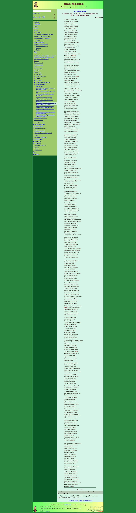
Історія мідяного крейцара (41, 44)
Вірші (36, 26)
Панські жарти (39, 65)
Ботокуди (38, 48)
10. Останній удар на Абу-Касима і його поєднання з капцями (45, 115)
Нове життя (39, 53)
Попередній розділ (73, 500)
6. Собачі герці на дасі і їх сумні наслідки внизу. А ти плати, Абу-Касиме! (46, 103)
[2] (43, 122)
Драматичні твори (40, 124)
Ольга (36, 30)
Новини (37, 22)
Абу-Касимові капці (41, 84)
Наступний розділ (87, 500)
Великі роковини (38, 120)
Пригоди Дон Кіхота (41, 76)
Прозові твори (39, 126)
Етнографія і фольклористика (43, 133)
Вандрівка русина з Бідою (43, 82)
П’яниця (38, 78)
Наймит (38, 40)
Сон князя (38, 32)
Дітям (34, 152)
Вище (80, 500)
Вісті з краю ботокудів (42, 46)
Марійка (38, 50)
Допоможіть (68, 505)
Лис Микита (39, 74)
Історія (36, 135)
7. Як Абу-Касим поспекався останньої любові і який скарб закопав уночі (45, 106)
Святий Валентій (38, 63)
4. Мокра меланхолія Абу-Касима (44, 97)
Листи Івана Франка (40, 145)
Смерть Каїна (39, 68)
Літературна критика (41, 128)
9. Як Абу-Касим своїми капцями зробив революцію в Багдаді (45, 112)
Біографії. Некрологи (41, 137)
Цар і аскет (39, 80)
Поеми (36, 28)
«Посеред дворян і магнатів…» (42, 38)
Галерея (37, 147)
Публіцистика (38, 139)
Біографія (37, 24)
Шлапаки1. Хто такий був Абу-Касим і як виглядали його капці (45, 89)
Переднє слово (39, 86)
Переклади (38, 143)
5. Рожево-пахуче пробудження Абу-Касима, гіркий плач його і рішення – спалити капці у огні (44, 100)
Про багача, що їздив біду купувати (43, 34)
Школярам (36, 154)
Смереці (48, 511)
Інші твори (38, 141)
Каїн (35, 66)
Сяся (35, 52)
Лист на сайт (36, 13)
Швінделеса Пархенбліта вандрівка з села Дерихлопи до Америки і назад (45, 56)
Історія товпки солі (39, 42)
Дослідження (38, 150)
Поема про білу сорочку (40, 118)
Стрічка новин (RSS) (39, 17)
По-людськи (37, 72)
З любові (36, 70)
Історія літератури (40, 131)
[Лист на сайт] (54, 14)
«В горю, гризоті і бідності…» (42, 36)
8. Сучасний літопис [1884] (41, 59)
